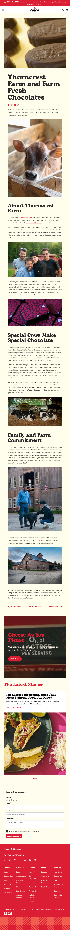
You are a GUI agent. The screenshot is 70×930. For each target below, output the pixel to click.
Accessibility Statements (44, 909)
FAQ (55, 880)
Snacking (7, 888)
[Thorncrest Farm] (35, 586)
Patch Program (46, 887)
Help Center (58, 872)
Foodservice (33, 891)
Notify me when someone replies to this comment (24, 831)
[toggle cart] (67, 9)
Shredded (7, 884)
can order (41, 540)
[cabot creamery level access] (8, 913)
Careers (31, 902)
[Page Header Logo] (34, 9)
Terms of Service (60, 909)
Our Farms (32, 883)
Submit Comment (14, 836)
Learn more (38, 4)
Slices (6, 880)
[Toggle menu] (3, 10)
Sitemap (23, 909)
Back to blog (35, 607)
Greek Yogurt (21, 876)
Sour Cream (20, 891)
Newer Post (54, 607)
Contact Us (58, 876)
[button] (33, 778)
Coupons (57, 891)
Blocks (6, 872)
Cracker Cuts (8, 876)
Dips (17, 887)
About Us (32, 872)
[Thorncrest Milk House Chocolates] (35, 279)
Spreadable (8, 892)
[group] (11, 800)
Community (45, 876)
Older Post (16, 607)
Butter (18, 872)
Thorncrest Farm (26, 217)
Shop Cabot (15, 659)
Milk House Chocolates (34, 223)
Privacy (31, 909)
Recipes (44, 872)
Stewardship (33, 887)
